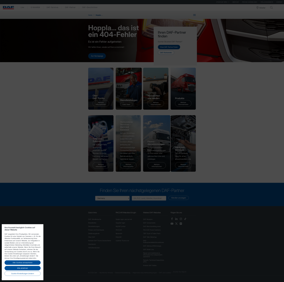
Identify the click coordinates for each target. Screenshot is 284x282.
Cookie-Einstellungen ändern (22, 273)
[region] (22, 252)
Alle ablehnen (22, 268)
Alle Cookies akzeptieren (23, 262)
